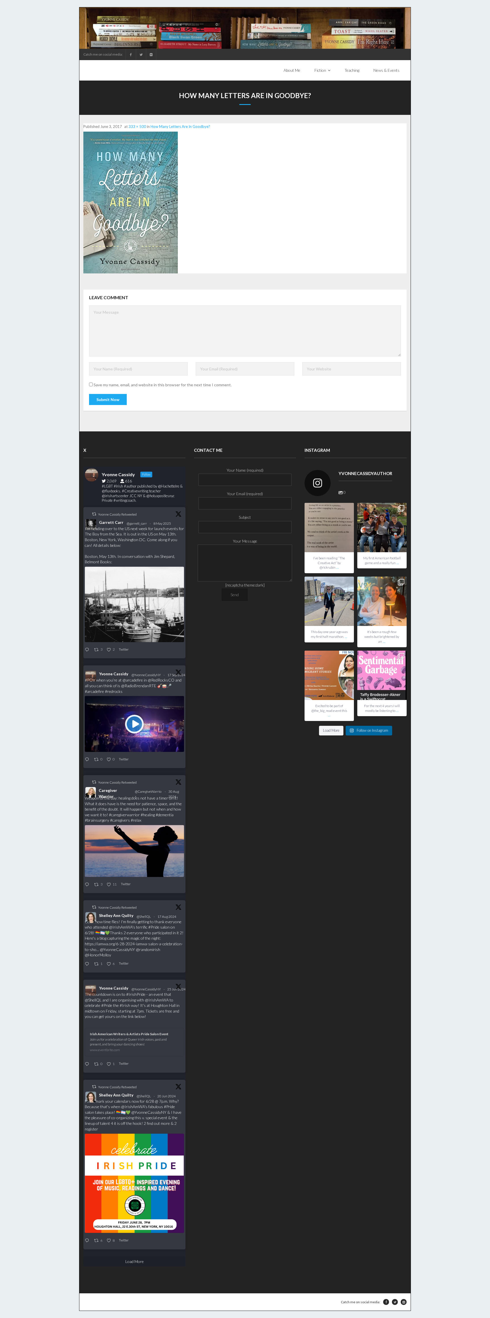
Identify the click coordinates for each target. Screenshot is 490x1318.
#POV (90, 680)
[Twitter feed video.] (134, 724)
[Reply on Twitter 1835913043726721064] (88, 760)
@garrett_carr (137, 523)
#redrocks (113, 691)
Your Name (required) (245, 470)
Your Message (245, 541)
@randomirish (148, 949)
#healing (148, 814)
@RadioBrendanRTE (138, 685)
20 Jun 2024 (166, 1096)
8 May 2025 (162, 523)
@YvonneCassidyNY (146, 675)
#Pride (153, 927)
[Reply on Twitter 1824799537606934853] (88, 964)
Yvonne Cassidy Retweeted (117, 514)
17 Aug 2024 (167, 916)
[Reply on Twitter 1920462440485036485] (88, 650)
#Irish (125, 1005)
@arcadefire (132, 680)
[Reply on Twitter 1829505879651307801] (88, 885)
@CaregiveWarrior (148, 794)
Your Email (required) (245, 493)
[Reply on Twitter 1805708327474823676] (88, 1064)
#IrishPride (135, 994)
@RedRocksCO (161, 680)
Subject (245, 517)
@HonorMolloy (98, 954)
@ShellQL (144, 916)
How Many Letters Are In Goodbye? (180, 126)
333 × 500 (137, 126)
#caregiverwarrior (124, 814)
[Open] (329, 527)
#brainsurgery (97, 820)
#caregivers (120, 820)
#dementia (165, 814)
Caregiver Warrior (108, 793)
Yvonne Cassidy (113, 673)
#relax (136, 820)
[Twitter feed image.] (134, 604)
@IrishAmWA (120, 927)
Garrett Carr (111, 522)
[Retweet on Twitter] (94, 514)
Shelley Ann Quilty (116, 915)
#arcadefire (94, 691)
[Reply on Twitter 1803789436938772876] (88, 1241)
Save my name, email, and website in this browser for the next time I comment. (163, 384)
